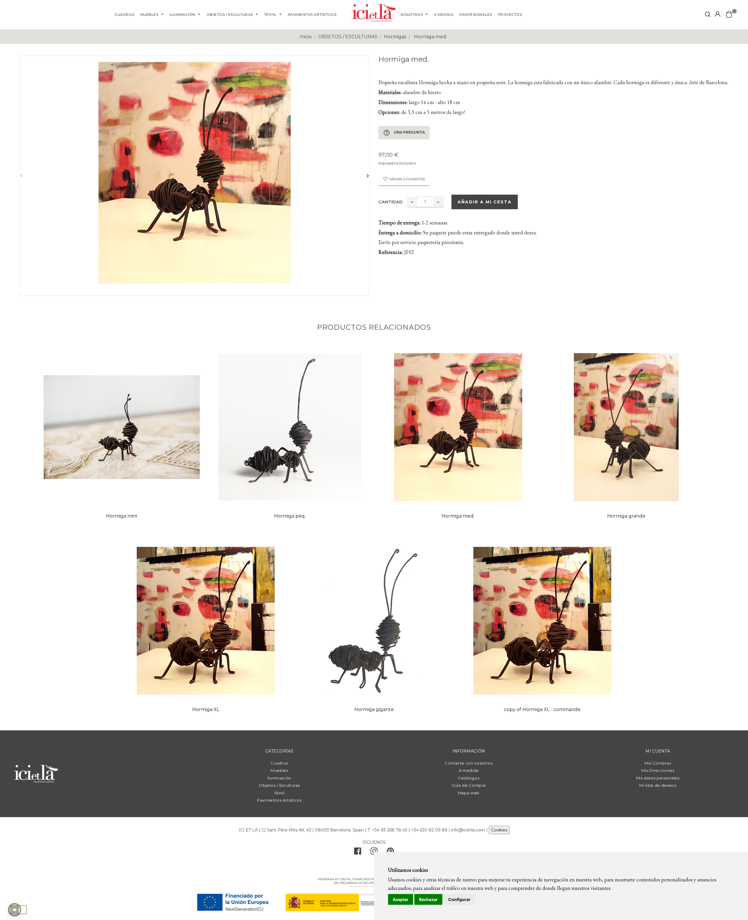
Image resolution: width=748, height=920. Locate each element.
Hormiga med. (458, 516)
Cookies (499, 830)
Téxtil (279, 793)
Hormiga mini (121, 516)
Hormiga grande (626, 516)
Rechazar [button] (428, 899)
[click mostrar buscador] (707, 15)
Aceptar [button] (400, 899)
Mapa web (468, 793)
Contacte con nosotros (469, 763)
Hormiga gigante (374, 709)
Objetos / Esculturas (279, 785)
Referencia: (390, 252)
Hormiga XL (205, 709)
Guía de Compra (468, 785)
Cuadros (279, 763)
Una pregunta (404, 132)
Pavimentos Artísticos (279, 800)
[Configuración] (717, 14)
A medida (469, 770)
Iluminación (279, 778)
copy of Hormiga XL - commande (542, 709)
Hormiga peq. (290, 516)
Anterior (21, 175)
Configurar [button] (459, 899)
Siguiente (367, 175)
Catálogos (468, 778)
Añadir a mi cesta (485, 202)
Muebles (279, 770)
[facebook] (357, 852)
